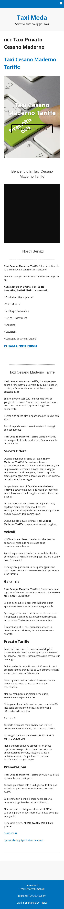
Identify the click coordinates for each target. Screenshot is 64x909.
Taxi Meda (32, 17)
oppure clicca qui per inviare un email (23, 840)
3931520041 (10, 833)
